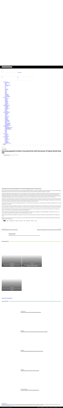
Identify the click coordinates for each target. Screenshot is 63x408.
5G (5, 88)
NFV (6, 83)
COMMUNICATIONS (6, 105)
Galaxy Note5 (16, 220)
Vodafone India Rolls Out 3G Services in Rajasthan (10, 229)
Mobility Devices (28, 220)
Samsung (35, 220)
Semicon (6, 109)
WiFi (5, 90)
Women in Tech (7, 139)
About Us (38, 407)
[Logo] (10, 80)
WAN (6, 132)
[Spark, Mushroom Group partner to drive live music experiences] (12, 255)
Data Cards (6, 99)
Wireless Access (7, 108)
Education (4, 143)
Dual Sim (7, 220)
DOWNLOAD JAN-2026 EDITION (7, 298)
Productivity (32, 220)
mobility (24, 220)
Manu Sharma (21, 220)
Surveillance (6, 89)
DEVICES (4, 97)
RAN (6, 122)
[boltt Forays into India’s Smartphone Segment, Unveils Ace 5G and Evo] (12, 279)
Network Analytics (7, 96)
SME (6, 130)
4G (5, 87)
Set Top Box (7, 106)
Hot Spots (6, 118)
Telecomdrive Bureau (12, 233)
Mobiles (6, 100)
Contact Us (60, 407)
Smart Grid (6, 85)
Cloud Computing (7, 82)
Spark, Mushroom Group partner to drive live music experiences (12, 265)
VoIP (6, 92)
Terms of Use (51, 407)
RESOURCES (5, 136)
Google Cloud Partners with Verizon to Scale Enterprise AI (30, 370)
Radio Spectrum (7, 121)
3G (5, 86)
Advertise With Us (42, 407)
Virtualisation (7, 94)
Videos (4, 144)
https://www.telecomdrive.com (12, 234)
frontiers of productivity (11, 220)
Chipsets (6, 104)
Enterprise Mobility (7, 128)
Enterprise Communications (9, 127)
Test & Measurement (8, 125)
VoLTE (6, 93)
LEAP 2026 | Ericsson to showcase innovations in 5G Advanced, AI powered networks (32, 265)
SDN (6, 84)
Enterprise (22, 369)
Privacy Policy (47, 407)
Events (6, 140)
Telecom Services (7, 124)
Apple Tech (6, 103)
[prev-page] (2, 292)
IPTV (6, 110)
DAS (6, 115)
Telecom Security (7, 123)
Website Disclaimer (55, 407)
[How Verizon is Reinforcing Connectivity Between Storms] (11, 390)
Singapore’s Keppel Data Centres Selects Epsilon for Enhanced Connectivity (49, 229)
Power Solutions (7, 120)
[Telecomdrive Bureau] (2, 155)
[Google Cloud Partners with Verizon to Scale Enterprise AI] (11, 370)
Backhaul (6, 113)
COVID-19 (6, 137)
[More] (23, 158)
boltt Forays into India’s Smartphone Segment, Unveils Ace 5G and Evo (12, 289)
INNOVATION (5, 133)
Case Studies (7, 142)
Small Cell (6, 111)
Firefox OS (6, 102)
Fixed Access (7, 117)
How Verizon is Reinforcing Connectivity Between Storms (30, 390)
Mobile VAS (7, 119)
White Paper (6, 141)
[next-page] (3, 292)
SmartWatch (6, 101)
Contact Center (7, 126)
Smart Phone (7, 98)
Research (6, 138)
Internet (6, 135)
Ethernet (6, 116)
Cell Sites (6, 114)
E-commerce (7, 134)
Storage (6, 131)
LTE (5, 91)
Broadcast (6, 107)
